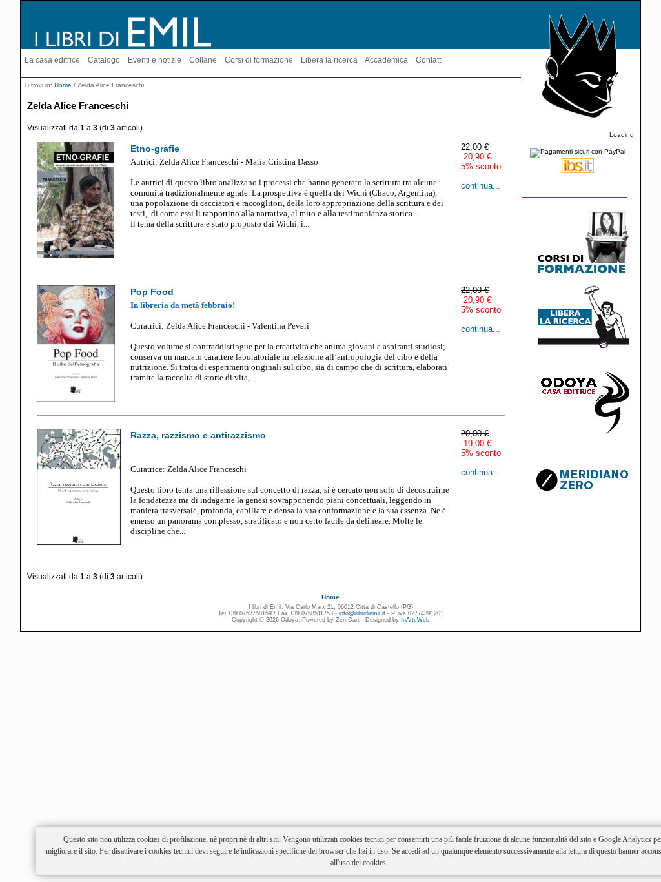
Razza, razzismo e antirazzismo (198, 435)
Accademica (386, 60)
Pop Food (152, 292)
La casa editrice (52, 60)
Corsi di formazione (259, 60)
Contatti (429, 60)
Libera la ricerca (329, 60)
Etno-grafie (154, 148)
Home (63, 84)
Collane (203, 60)
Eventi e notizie (154, 60)
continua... (480, 185)
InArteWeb (415, 620)
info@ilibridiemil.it (362, 613)
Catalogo (104, 60)
